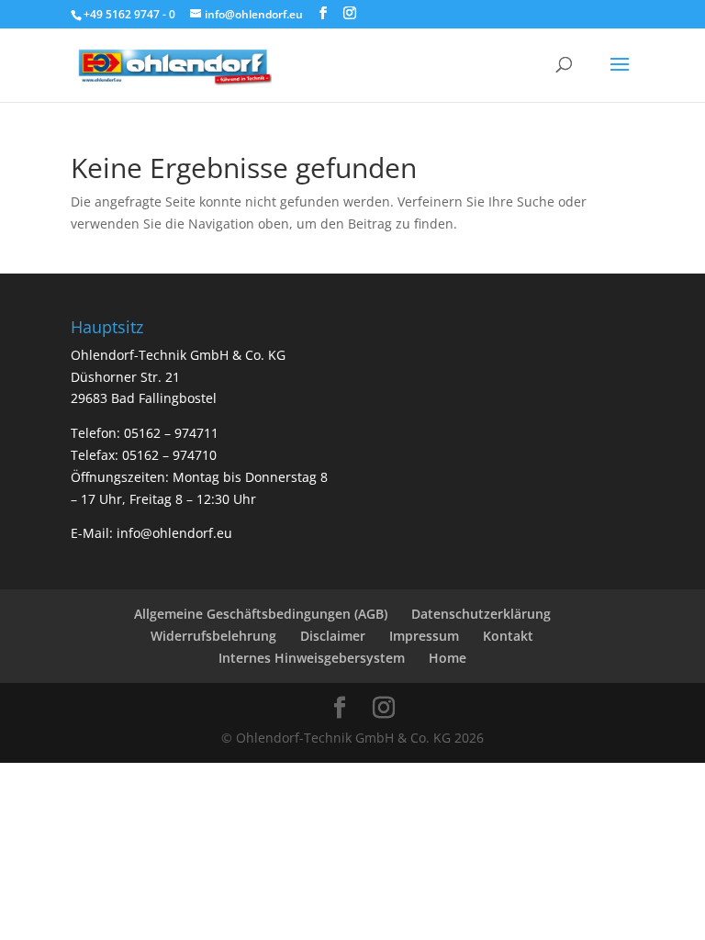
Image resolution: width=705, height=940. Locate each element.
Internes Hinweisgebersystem (311, 657)
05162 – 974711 (171, 433)
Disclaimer (332, 635)
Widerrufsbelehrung (213, 635)
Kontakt (508, 635)
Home (447, 657)
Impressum (424, 635)
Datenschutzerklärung (481, 613)
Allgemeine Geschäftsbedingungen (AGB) (260, 613)
